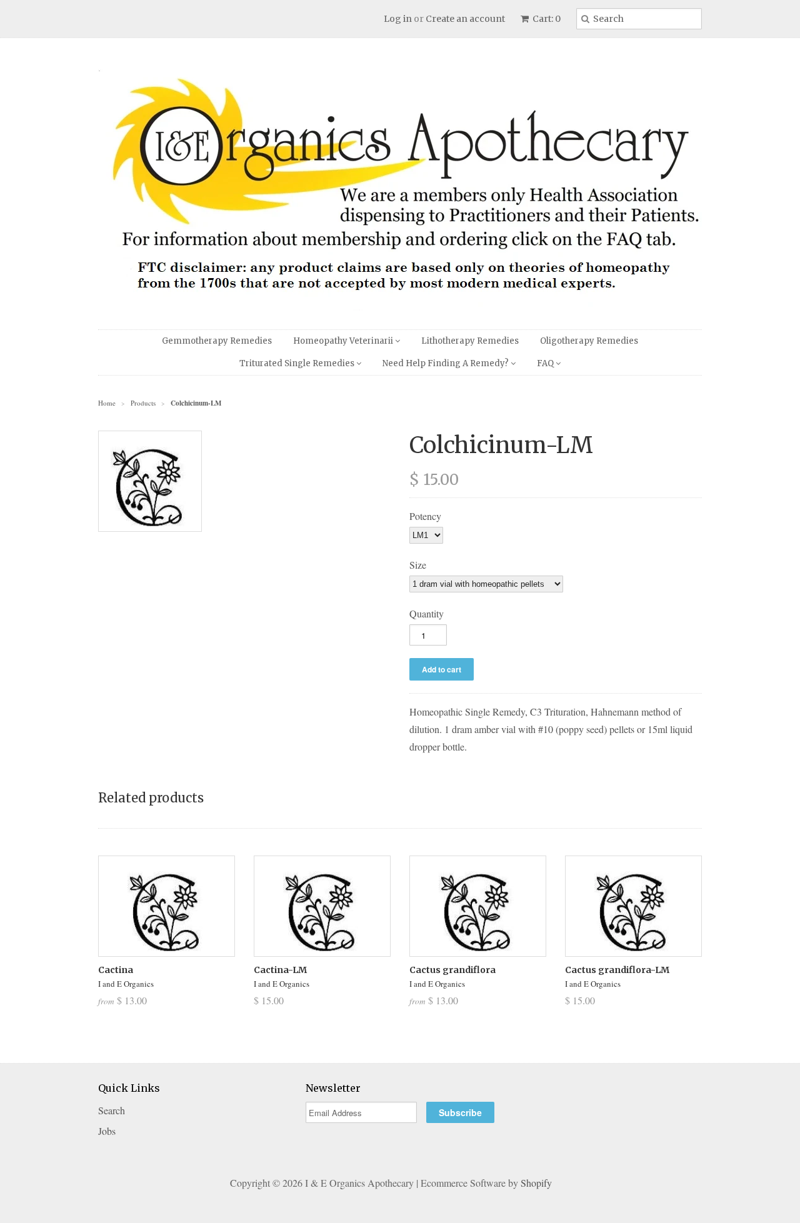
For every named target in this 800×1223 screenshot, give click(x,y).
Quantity (426, 613)
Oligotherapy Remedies (589, 341)
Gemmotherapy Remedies (217, 341)
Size (417, 564)
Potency (425, 515)
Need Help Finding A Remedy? (446, 363)
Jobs (107, 1130)
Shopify (536, 1182)
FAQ (546, 363)
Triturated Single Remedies (297, 363)
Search (111, 1110)
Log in (398, 18)
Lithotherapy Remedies (470, 341)
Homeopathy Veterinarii (344, 341)
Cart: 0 (546, 18)
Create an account (465, 18)
